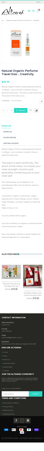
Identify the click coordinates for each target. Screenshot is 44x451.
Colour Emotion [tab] (9, 137)
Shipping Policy (8, 414)
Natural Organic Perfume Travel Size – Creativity (20, 72)
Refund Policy (8, 410)
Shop (5, 356)
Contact (6, 371)
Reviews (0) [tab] (7, 131)
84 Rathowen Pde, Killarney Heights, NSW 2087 (19, 344)
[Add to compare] (36, 110)
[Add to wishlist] (30, 110)
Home (2, 20)
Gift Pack (38, 291)
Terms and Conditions (11, 403)
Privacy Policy (8, 406)
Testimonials (7, 367)
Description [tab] (6, 126)
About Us (6, 359)
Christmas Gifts (29, 291)
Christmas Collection (9, 281)
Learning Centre (9, 363)
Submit (35, 394)
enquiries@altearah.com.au (12, 337)
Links (38, 2)
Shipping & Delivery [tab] (10, 143)
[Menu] (29, 11)
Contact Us (6, 325)
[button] (15, 254)
